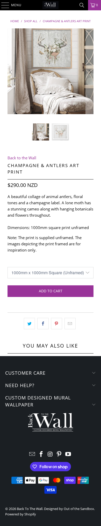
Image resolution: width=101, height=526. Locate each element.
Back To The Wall (29, 508)
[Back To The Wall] (50, 5)
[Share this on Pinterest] (56, 323)
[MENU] (2, 5)
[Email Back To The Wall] (32, 454)
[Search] (82, 5)
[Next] (89, 72)
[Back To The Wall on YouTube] (68, 454)
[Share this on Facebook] (42, 323)
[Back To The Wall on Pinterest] (59, 454)
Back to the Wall (22, 157)
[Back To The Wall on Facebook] (41, 454)
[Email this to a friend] (70, 323)
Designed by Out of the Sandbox (69, 508)
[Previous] (11, 72)
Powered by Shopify (20, 514)
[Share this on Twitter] (29, 323)
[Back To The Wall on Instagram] (50, 454)
